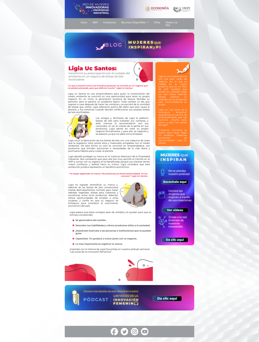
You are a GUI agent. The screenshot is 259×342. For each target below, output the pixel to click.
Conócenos (109, 22)
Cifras (157, 22)
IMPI (95, 22)
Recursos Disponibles (133, 22)
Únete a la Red (171, 24)
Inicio (84, 22)
